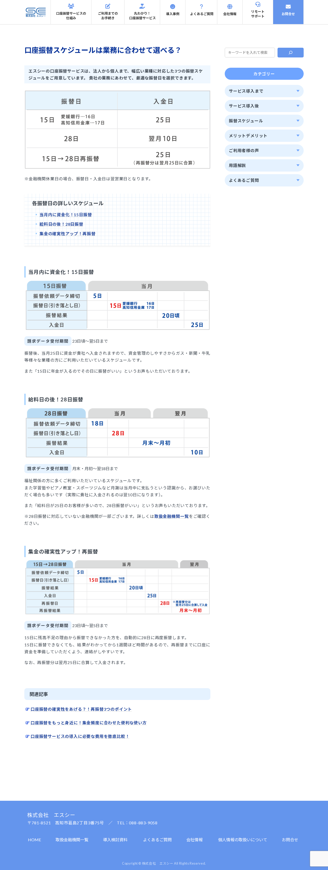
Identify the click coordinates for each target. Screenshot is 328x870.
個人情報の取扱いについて (242, 839)
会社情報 (194, 839)
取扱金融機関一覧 (72, 839)
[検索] (291, 52)
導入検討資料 (115, 839)
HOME (34, 839)
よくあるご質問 (157, 839)
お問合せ (290, 839)
